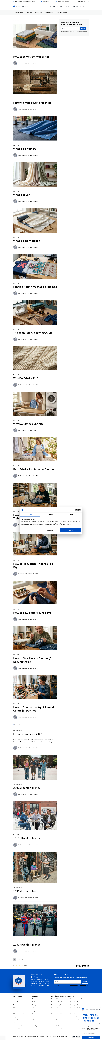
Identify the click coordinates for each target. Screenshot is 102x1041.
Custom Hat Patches (75, 1023)
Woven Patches (17, 1002)
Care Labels (16, 1020)
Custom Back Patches (76, 1026)
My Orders (75, 6)
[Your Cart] (87, 6)
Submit (83, 28)
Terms (34, 1017)
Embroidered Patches (19, 1005)
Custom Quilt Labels (56, 1008)
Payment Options (37, 1023)
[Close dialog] (100, 1007)
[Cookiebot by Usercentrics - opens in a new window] (75, 510)
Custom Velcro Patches (76, 1011)
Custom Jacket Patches (57, 1023)
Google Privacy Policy (81, 31)
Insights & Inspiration (61, 12)
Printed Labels (17, 1023)
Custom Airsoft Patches (57, 1026)
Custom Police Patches (76, 1017)
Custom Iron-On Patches (76, 1008)
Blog (33, 1011)
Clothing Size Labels (75, 1005)
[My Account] (83, 6)
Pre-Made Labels (17, 1026)
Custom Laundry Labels (57, 1005)
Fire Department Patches (57, 1017)
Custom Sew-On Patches (57, 1011)
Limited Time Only (18, 12)
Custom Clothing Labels (57, 999)
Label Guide (35, 1008)
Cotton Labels (17, 1011)
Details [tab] (51, 514)
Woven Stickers (17, 1029)
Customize (50, 530)
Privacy (34, 1020)
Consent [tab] (30, 514)
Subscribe (91, 1037)
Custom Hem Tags (75, 1002)
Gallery (34, 1005)
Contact (34, 1002)
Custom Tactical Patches (76, 1020)
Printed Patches (17, 1008)
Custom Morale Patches (76, 1014)
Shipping (34, 1026)
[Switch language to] (80, 6)
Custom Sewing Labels (76, 999)
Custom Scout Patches (57, 1029)
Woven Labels (17, 999)
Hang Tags (16, 1017)
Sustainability (38, 12)
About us (34, 1014)
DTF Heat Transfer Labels (20, 1014)
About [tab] (71, 514)
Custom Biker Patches (57, 1020)
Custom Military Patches (57, 1014)
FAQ (33, 999)
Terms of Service (64, 32)
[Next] (56, 959)
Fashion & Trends (49, 12)
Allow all (71, 530)
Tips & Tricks (29, 12)
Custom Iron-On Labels (57, 1002)
